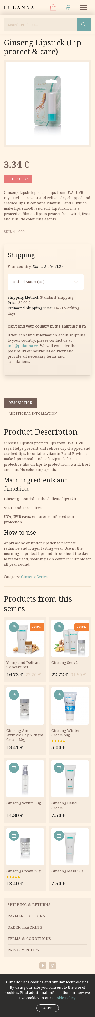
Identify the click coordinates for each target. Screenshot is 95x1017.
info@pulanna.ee (23, 345)
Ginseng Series (34, 576)
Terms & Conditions (29, 938)
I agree (48, 1008)
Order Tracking (25, 927)
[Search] (84, 24)
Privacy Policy (24, 950)
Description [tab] (20, 402)
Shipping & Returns (29, 904)
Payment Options (26, 915)
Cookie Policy (63, 997)
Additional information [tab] (33, 413)
